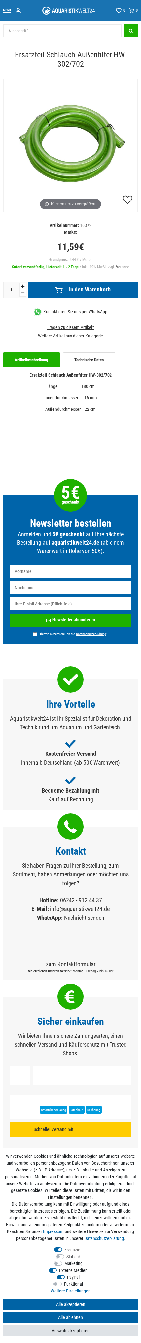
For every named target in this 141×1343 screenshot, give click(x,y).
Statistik (73, 1256)
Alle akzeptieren (70, 1304)
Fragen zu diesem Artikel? (70, 327)
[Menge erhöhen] (22, 286)
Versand (122, 267)
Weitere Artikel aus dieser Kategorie (70, 335)
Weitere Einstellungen (71, 1290)
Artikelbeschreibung (31, 359)
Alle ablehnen (70, 1317)
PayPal (73, 1277)
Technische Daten (89, 359)
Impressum (53, 1231)
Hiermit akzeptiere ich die (73, 634)
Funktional (73, 1284)
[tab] (31, 359)
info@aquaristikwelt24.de (80, 908)
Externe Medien (73, 1270)
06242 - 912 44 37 (81, 900)
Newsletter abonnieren (73, 619)
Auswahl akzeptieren (71, 1330)
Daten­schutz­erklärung (104, 1238)
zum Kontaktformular (70, 964)
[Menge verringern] (22, 293)
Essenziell (73, 1249)
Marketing (73, 1263)
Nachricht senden (84, 917)
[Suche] (131, 30)
